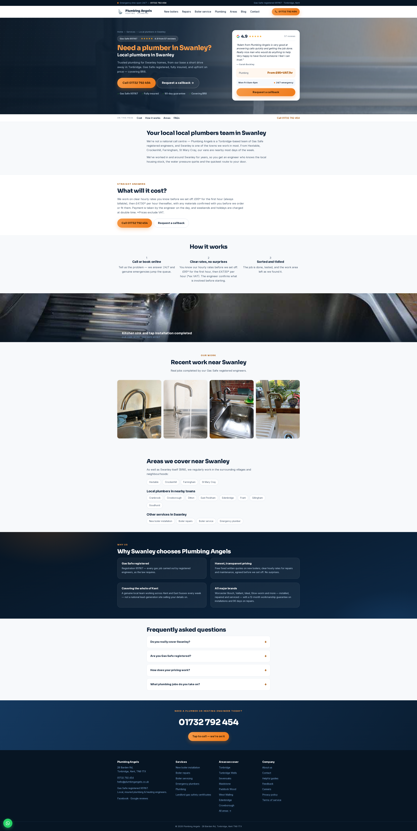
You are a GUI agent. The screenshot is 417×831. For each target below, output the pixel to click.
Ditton (191, 498)
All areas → (225, 810)
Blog (243, 11)
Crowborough (174, 498)
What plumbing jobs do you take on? (175, 684)
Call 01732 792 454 (136, 83)
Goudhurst (154, 505)
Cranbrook (154, 498)
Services (131, 32)
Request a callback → (178, 83)
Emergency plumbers (187, 783)
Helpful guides (270, 778)
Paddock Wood (227, 789)
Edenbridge (228, 498)
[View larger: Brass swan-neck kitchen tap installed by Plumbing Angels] (139, 409)
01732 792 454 (158, 2)
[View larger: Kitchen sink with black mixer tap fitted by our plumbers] (232, 409)
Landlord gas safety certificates (193, 794)
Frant (243, 498)
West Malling (226, 794)
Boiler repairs (186, 521)
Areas (233, 11)
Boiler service (203, 11)
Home (120, 32)
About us (267, 767)
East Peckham (208, 498)
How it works (152, 118)
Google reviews (139, 798)
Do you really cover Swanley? (170, 642)
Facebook (123, 798)
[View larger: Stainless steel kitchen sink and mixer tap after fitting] (186, 409)
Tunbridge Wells (228, 772)
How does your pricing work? (170, 670)
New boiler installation (160, 521)
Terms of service (271, 800)
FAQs (177, 118)
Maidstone (225, 783)
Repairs (186, 11)
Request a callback (266, 92)
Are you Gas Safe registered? (170, 656)
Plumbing (220, 11)
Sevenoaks (225, 778)
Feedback (267, 783)
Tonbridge (224, 767)
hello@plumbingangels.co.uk (133, 781)
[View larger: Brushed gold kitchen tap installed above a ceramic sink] (278, 409)
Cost (139, 118)
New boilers (171, 11)
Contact (254, 11)
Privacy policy (270, 794)
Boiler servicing (184, 778)
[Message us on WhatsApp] (7, 823)
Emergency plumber (230, 521)
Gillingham (257, 498)
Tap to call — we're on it (208, 736)
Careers (266, 789)
